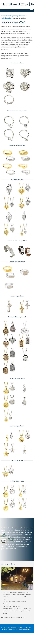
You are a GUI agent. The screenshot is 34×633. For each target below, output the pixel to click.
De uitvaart (22, 16)
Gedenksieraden (6, 18)
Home (3, 16)
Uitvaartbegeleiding (12, 16)
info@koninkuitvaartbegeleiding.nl (21, 629)
